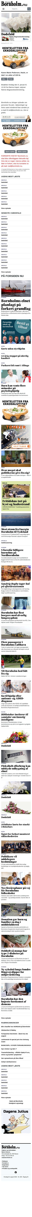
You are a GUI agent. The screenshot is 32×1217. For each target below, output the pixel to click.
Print (10, 79)
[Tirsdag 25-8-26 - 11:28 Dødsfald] (16, 788)
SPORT (3, 668)
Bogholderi (5, 1165)
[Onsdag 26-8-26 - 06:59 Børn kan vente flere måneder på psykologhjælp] (16, 376)
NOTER (3, 346)
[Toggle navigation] (3, 8)
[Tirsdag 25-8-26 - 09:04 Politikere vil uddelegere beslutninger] (16, 847)
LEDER (3, 467)
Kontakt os (5, 1163)
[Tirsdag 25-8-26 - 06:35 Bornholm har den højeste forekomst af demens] (16, 989)
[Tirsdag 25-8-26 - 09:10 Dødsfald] (16, 808)
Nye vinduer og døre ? (9, 1049)
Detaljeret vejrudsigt (16, 1103)
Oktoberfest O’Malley (8, 1030)
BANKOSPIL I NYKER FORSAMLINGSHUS (16, 1045)
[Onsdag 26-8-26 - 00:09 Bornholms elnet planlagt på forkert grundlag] (16, 288)
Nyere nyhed (10, 151)
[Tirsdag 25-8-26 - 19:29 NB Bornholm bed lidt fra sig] (16, 661)
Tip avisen (5, 1166)
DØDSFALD (4, 180)
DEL (3, 79)
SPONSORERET (6, 498)
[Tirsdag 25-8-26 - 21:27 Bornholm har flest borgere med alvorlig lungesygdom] (16, 603)
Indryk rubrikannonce (8, 1062)
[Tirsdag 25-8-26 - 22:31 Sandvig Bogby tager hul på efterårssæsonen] (16, 573)
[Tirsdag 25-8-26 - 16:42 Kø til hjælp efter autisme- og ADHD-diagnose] (16, 686)
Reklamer (5, 1161)
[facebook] (16, 1172)
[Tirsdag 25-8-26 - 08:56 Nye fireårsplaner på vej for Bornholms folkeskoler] (16, 878)
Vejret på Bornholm (16, 1101)
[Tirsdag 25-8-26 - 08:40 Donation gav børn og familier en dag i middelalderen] (16, 909)
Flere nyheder (6, 208)
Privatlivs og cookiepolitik (9, 1168)
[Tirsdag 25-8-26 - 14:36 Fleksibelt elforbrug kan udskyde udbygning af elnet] (16, 756)
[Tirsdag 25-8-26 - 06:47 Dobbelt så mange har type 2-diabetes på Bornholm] (16, 941)
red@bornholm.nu (7, 1157)
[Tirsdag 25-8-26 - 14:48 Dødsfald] (16, 736)
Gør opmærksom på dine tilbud (12, 1058)
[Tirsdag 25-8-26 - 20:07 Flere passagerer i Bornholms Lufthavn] (16, 632)
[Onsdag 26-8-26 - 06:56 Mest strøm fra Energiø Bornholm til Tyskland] (16, 519)
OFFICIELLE (4, 540)
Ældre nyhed (22, 151)
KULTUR (3, 581)
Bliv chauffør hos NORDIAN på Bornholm (15, 1026)
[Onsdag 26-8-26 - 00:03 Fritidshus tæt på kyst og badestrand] (16, 491)
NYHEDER (3, 297)
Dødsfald (4, 182)
